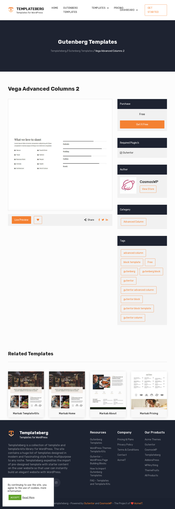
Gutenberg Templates (70, 10)
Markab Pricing (149, 413)
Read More (28, 497)
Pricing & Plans (125, 439)
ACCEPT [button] (15, 497)
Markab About (108, 413)
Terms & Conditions (128, 449)
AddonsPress (152, 460)
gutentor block (132, 299)
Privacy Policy (125, 444)
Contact (122, 454)
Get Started (153, 10)
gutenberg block (151, 271)
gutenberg (129, 271)
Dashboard (127, 10)
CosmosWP (151, 449)
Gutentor (150, 444)
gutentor (129, 280)
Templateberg (30, 9)
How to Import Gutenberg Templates (98, 472)
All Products (151, 475)
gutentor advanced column (139, 290)
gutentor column (133, 317)
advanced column (133, 253)
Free (150, 262)
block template (132, 262)
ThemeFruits (152, 470)
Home (55, 8)
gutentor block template (137, 308)
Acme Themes (153, 439)
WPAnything (151, 465)
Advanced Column (134, 221)
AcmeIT (121, 460)
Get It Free (142, 124)
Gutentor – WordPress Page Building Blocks (99, 460)
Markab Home (67, 413)
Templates (99, 8)
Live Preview (21, 219)
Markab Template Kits (26, 413)
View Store (148, 189)
